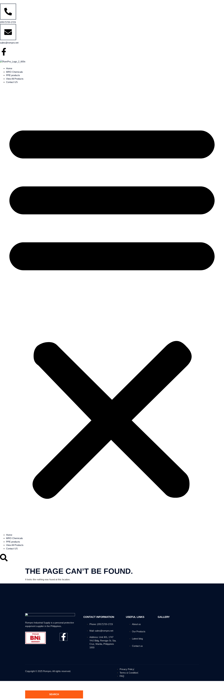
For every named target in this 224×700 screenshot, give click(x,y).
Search (54, 694)
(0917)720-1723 (8, 22)
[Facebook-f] (4, 52)
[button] (112, 308)
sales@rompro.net (9, 42)
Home (9, 68)
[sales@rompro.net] (8, 32)
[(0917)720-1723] (8, 11)
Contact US (12, 82)
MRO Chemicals (14, 72)
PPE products (13, 75)
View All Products (14, 78)
